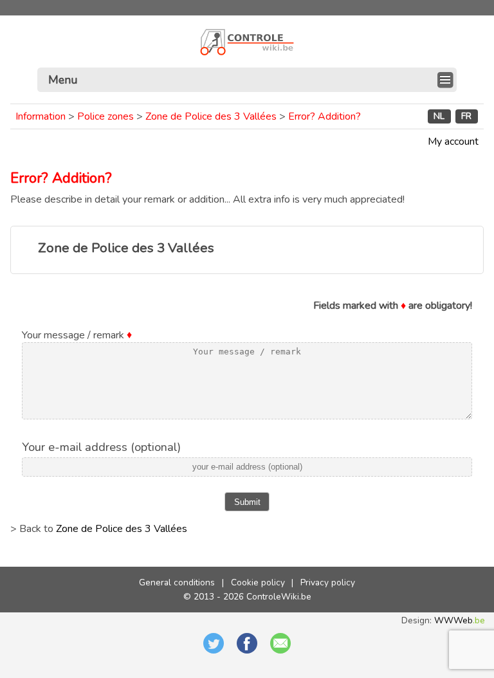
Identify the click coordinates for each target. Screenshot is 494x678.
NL (439, 117)
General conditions (177, 582)
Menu (62, 79)
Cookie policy (258, 582)
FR (466, 117)
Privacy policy (327, 582)
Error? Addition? (324, 116)
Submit (247, 502)
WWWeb (459, 620)
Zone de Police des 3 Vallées (211, 116)
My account (453, 141)
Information (40, 116)
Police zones (105, 116)
